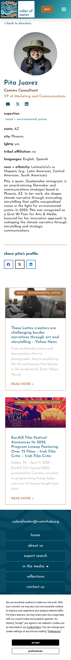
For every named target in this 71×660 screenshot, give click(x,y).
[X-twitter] (18, 104)
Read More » (22, 384)
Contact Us (35, 587)
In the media (33, 566)
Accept (36, 642)
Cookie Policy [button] (34, 627)
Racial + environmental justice (26, 119)
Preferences (35, 651)
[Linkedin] (27, 104)
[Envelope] (8, 104)
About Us (35, 546)
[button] (64, 9)
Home (35, 535)
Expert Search (35, 556)
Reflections (35, 577)
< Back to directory (17, 23)
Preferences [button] (54, 631)
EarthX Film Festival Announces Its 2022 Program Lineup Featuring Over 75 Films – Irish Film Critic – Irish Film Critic (34, 447)
